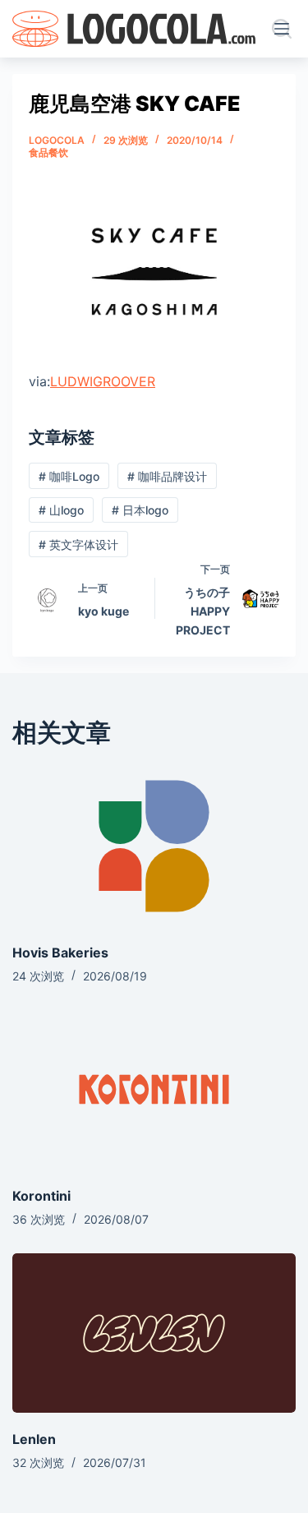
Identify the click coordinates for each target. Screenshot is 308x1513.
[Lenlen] (154, 1333)
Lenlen (34, 1439)
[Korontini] (154, 1089)
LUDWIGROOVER (102, 381)
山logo (61, 510)
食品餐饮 (48, 152)
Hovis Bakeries (60, 952)
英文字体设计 (78, 544)
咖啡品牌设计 (167, 476)
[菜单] (285, 28)
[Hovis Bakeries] (154, 846)
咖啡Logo (69, 476)
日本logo (140, 510)
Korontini (41, 1196)
